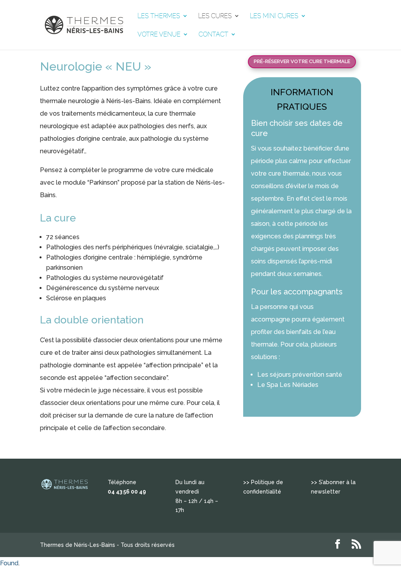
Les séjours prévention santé (299, 374)
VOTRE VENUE (159, 34)
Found (9, 563)
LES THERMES (158, 16)
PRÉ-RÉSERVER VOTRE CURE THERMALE (302, 61)
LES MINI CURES (274, 16)
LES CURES (215, 16)
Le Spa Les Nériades (287, 384)
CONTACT (213, 34)
